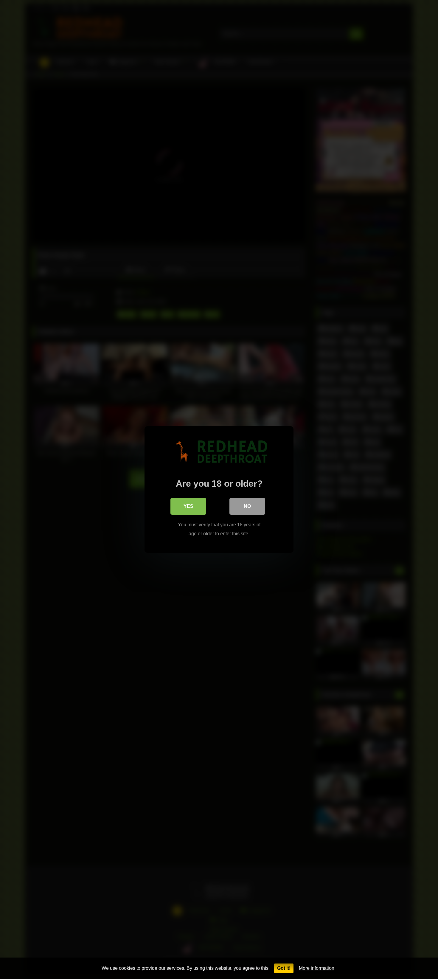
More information (316, 968)
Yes (188, 506)
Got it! (284, 968)
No (247, 506)
